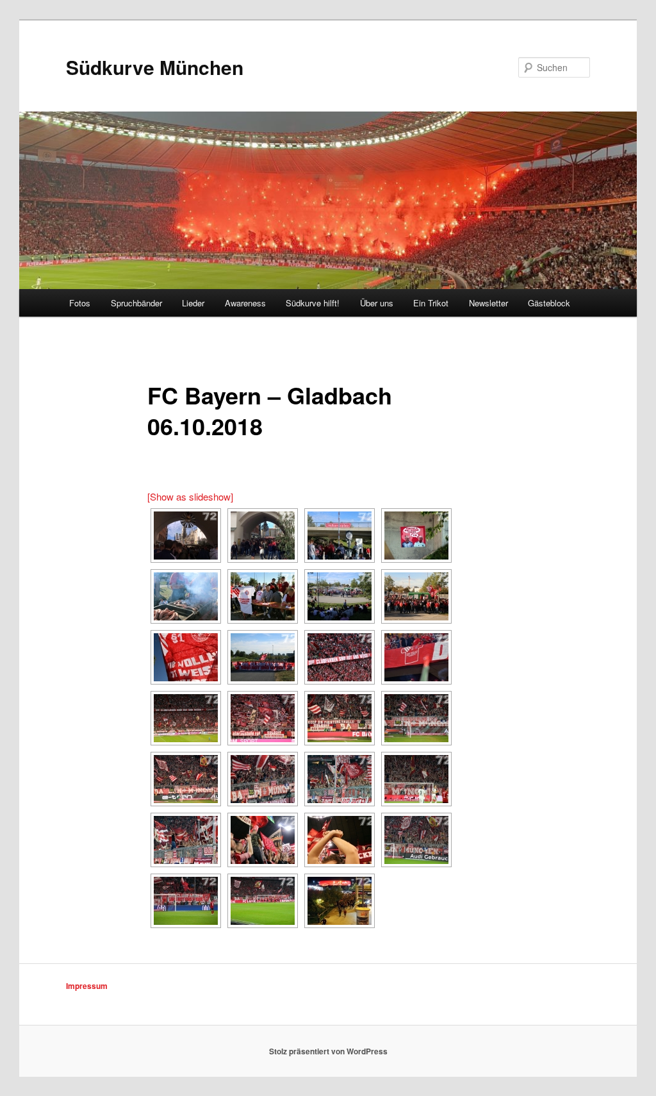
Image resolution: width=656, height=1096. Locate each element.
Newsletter (488, 303)
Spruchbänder (136, 303)
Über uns (376, 303)
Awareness (245, 303)
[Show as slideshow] (190, 496)
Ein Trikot (430, 303)
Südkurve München (154, 67)
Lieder (193, 303)
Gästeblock (549, 303)
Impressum (87, 986)
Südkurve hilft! (313, 303)
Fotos (79, 303)
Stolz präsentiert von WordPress (328, 1051)
